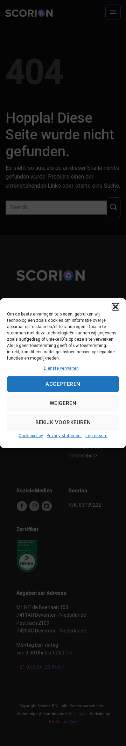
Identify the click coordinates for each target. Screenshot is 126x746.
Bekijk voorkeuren (63, 422)
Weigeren (63, 403)
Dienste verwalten (61, 367)
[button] (115, 306)
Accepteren (63, 384)
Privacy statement (64, 435)
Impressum (96, 435)
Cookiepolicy (31, 435)
